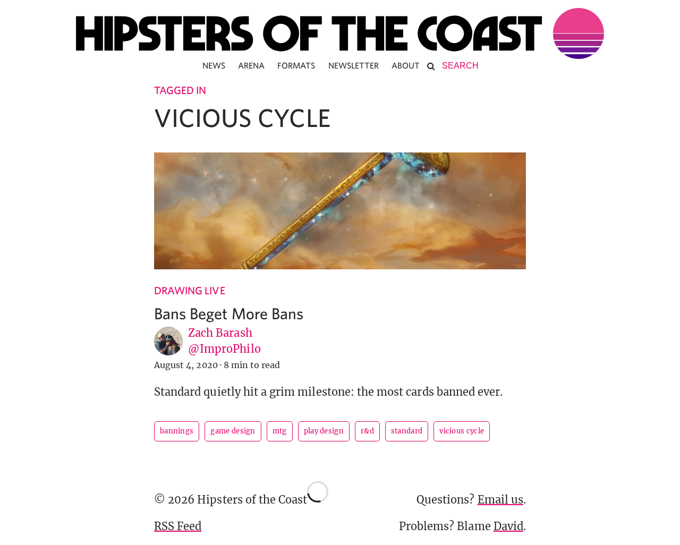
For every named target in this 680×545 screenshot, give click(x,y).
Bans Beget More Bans (228, 313)
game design (232, 431)
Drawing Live (189, 290)
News (213, 65)
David (508, 526)
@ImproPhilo (224, 348)
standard (406, 431)
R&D (367, 431)
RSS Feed (177, 526)
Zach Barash (220, 332)
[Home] (340, 33)
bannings (176, 431)
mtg (280, 431)
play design (324, 431)
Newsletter (353, 65)
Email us (500, 499)
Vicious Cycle (461, 431)
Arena (251, 65)
